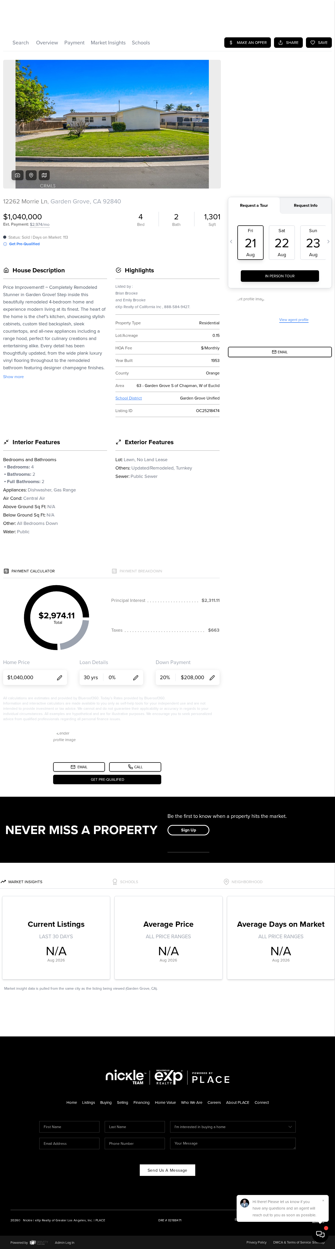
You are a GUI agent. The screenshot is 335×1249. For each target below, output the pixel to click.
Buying (106, 1102)
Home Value (165, 1102)
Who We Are (191, 1102)
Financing (141, 1102)
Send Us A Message (168, 1170)
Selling (122, 1102)
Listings (88, 1102)
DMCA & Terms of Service (292, 1242)
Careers (214, 1102)
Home (71, 1102)
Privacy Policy (256, 1242)
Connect (262, 1102)
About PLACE (237, 1102)
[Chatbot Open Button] (320, 1234)
